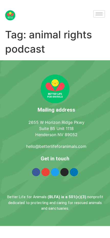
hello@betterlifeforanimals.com (56, 146)
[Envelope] (45, 172)
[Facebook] (36, 172)
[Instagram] (64, 172)
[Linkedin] (74, 172)
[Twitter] (55, 172)
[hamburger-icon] (99, 14)
